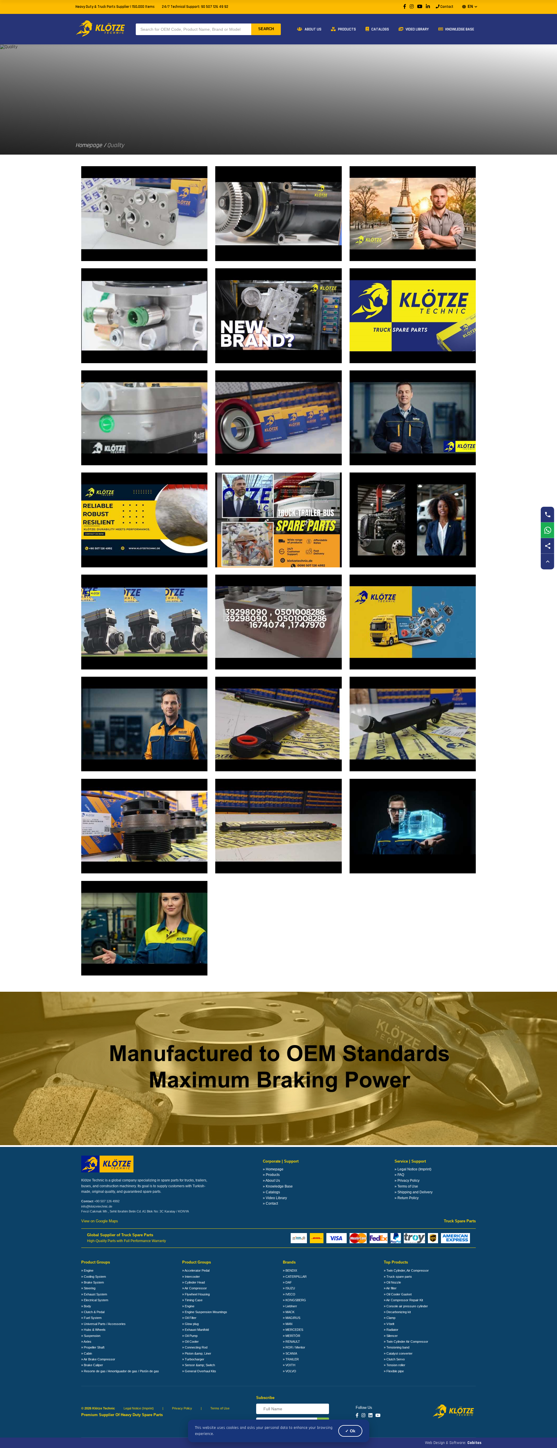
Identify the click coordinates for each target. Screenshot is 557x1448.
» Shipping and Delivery (414, 1192)
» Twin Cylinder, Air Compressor (406, 1270)
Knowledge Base (459, 29)
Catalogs (379, 29)
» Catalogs (271, 1192)
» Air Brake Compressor (98, 1359)
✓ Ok (350, 1431)
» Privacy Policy (407, 1181)
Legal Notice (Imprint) (139, 1408)
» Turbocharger (193, 1359)
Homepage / (90, 145)
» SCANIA (290, 1353)
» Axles (86, 1341)
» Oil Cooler (190, 1341)
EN (470, 6)
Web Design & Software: (453, 1442)
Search (266, 29)
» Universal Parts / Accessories (103, 1324)
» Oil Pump (190, 1335)
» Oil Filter (189, 1318)
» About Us (271, 1181)
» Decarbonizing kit (397, 1312)
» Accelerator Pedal (195, 1270)
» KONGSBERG (294, 1300)
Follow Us (364, 1408)
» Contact (270, 1203)
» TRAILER (291, 1359)
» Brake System (92, 1282)
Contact (446, 7)
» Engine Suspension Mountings (204, 1312)
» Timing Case (192, 1300)
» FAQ (399, 1175)
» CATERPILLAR (295, 1276)
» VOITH (289, 1365)
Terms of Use (219, 1408)
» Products (271, 1175)
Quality (115, 145)
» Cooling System (93, 1276)
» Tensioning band (396, 1347)
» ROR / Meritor (294, 1347)
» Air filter (390, 1288)
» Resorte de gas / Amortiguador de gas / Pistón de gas (120, 1371)
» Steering (88, 1288)
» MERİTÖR (291, 1335)
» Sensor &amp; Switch (198, 1365)
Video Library (417, 29)
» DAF (287, 1282)
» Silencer (391, 1335)
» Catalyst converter (398, 1353)
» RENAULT (291, 1341)
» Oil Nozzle (392, 1282)
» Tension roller (394, 1365)
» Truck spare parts (398, 1276)
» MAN (287, 1324)
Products (346, 29)
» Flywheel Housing (196, 1294)
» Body (86, 1306)
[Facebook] (404, 7)
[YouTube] (419, 7)
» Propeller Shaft (92, 1347)
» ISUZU (289, 1288)
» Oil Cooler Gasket (398, 1294)
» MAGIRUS (291, 1318)
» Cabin (86, 1353)
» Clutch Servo (394, 1359)
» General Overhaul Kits (199, 1371)
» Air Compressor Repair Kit (403, 1300)
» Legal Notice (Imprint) (413, 1169)
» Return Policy (407, 1198)
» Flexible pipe (394, 1371)
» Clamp (389, 1318)
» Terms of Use (406, 1186)
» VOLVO (289, 1371)
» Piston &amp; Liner (196, 1353)
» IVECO (289, 1294)
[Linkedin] (370, 1415)
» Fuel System (91, 1318)
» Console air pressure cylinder (406, 1306)
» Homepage (273, 1169)
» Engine (87, 1270)
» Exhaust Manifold (195, 1329)
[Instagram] (412, 7)
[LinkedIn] (428, 7)
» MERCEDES (293, 1329)
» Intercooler (191, 1276)
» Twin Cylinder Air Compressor (406, 1341)
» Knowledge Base (278, 1186)
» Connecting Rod (194, 1347)
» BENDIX (290, 1270)
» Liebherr (290, 1306)
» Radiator (391, 1329)
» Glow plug (190, 1324)
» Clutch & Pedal (92, 1312)
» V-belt (389, 1324)
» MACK (288, 1312)
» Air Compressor (194, 1288)
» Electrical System (94, 1300)
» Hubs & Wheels (93, 1329)
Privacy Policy (182, 1408)
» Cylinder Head (193, 1282)
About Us (312, 29)
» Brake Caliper (92, 1365)
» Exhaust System (94, 1294)
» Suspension (90, 1335)
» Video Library (275, 1198)
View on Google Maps (99, 1221)
